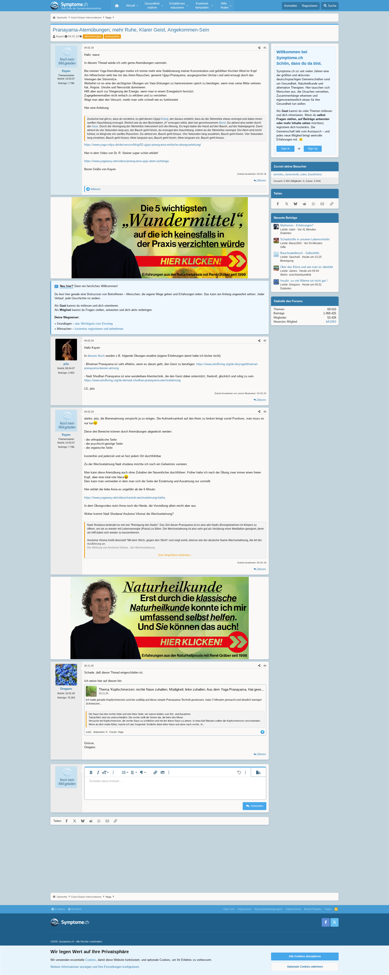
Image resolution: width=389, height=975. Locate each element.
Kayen (60, 36)
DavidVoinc (315, 174)
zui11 (88, 732)
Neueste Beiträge (285, 217)
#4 (265, 665)
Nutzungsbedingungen (268, 909)
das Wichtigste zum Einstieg (94, 323)
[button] (131, 5)
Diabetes (285, 233)
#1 (265, 47)
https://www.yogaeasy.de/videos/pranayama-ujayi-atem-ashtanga (126, 161)
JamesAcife (292, 174)
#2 (265, 340)
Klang (164, 118)
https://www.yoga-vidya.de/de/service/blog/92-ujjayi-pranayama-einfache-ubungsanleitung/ (142, 144)
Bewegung (287, 260)
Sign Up (313, 148)
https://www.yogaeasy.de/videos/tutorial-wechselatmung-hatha (124, 497)
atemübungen (93, 36)
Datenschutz (293, 909)
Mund (222, 122)
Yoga (120, 732)
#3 (265, 411)
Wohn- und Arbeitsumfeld (295, 274)
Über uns (229, 909)
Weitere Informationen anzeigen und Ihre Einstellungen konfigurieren (94, 966)
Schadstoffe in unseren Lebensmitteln (305, 239)
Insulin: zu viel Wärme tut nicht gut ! (304, 280)
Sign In (285, 148)
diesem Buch (96, 355)
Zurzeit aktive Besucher (290, 166)
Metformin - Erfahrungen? (296, 225)
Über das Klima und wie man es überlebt (306, 267)
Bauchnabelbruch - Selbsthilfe (299, 253)
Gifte (283, 247)
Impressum (244, 909)
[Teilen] (259, 47)
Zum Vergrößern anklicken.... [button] (175, 555)
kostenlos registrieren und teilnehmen (99, 328)
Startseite (116, 5)
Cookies (59, 909)
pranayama (112, 36)
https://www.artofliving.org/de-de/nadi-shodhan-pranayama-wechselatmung (132, 380)
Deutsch (76, 909)
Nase (95, 126)
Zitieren (261, 180)
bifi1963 (331, 321)
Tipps (328, 909)
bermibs (278, 174)
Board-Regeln (312, 909)
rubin (303, 174)
